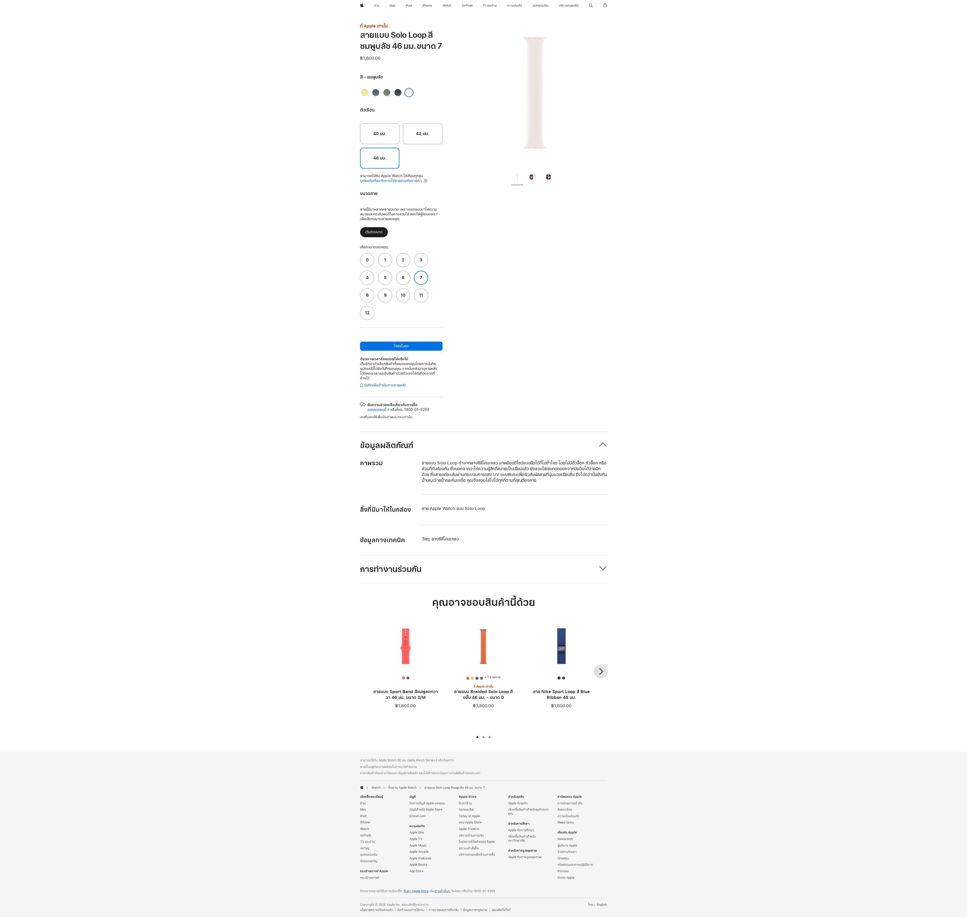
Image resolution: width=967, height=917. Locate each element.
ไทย (590, 905)
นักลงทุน (563, 858)
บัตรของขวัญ (368, 861)
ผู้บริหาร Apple (567, 845)
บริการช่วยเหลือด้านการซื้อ (477, 854)
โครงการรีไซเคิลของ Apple (477, 842)
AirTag (364, 848)
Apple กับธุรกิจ (518, 803)
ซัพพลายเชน (566, 822)
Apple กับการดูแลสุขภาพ (524, 857)
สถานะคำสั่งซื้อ (469, 848)
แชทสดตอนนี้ (378, 409)
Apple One (416, 832)
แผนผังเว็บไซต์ (501, 910)
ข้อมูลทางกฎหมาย (475, 910)
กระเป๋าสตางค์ (369, 877)
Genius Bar (466, 809)
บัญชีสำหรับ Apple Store (425, 809)
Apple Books (418, 864)
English (602, 905)
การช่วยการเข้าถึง (570, 803)
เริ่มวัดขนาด (374, 232)
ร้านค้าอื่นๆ (443, 891)
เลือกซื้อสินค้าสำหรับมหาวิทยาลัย (522, 838)
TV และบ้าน (367, 842)
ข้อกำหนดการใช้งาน (410, 910)
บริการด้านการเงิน (471, 835)
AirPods (365, 835)
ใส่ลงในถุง (401, 346)
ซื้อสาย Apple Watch (402, 787)
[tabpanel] (535, 96)
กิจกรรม (563, 871)
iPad (363, 816)
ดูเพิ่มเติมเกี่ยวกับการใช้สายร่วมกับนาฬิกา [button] (391, 180)
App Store (416, 871)
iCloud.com (417, 816)
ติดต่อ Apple (566, 877)
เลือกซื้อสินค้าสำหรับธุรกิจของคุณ (528, 811)
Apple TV (415, 839)
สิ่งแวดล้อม (565, 809)
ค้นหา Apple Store (416, 891)
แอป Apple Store (470, 822)
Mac (363, 809)
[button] (591, 5)
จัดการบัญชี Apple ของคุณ (427, 803)
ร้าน (363, 803)
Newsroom (565, 839)
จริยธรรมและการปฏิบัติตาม (575, 864)
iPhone (365, 822)
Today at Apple (469, 816)
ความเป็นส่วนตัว (568, 816)
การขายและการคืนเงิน (444, 910)
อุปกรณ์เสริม (368, 854)
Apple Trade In (469, 829)
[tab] (517, 177)
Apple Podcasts (420, 858)
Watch (376, 787)
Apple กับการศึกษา (521, 830)
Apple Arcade (419, 852)
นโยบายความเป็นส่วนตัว (376, 910)
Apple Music (418, 845)
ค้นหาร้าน (465, 803)
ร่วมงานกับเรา (567, 852)
